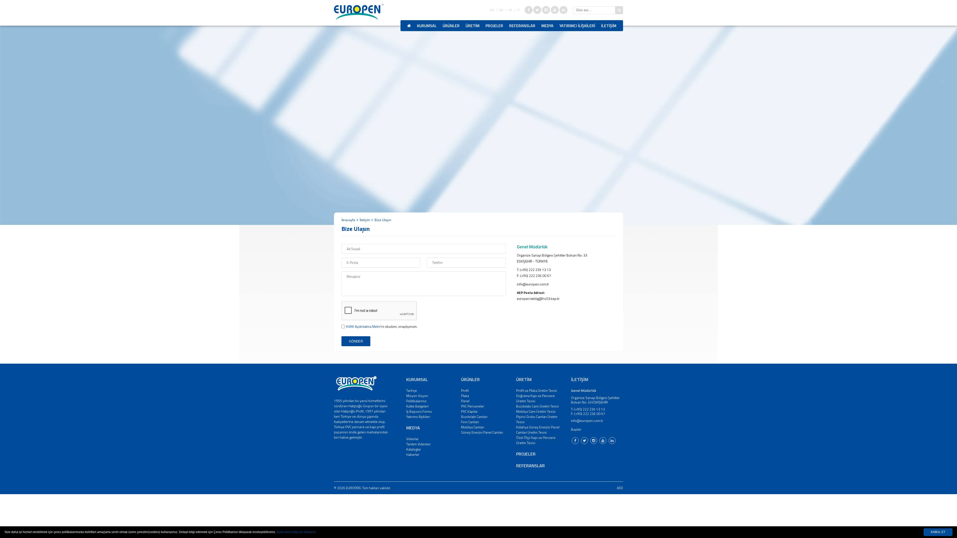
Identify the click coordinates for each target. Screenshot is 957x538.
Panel (465, 401)
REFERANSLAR (522, 26)
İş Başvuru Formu (419, 411)
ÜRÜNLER (451, 26)
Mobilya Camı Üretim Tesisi (536, 411)
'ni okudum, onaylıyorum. (381, 326)
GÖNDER (356, 341)
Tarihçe (411, 390)
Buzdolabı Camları (474, 416)
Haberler (412, 454)
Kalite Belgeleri (417, 406)
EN (492, 10)
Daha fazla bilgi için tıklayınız (296, 532)
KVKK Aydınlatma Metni (363, 326)
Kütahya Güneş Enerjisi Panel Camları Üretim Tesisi (537, 429)
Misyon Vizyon (417, 395)
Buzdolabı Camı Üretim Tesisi (537, 406)
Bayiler (576, 429)
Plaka (465, 395)
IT (518, 10)
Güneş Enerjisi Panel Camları (482, 432)
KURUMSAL (427, 26)
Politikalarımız (416, 401)
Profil (465, 390)
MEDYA (547, 26)
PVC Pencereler (472, 406)
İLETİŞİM (608, 26)
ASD (620, 487)
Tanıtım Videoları (418, 444)
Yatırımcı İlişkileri (418, 416)
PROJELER (494, 26)
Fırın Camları (470, 421)
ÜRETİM (472, 26)
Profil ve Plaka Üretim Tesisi (536, 390)
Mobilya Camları (472, 427)
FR (510, 10)
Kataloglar (413, 449)
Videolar (412, 438)
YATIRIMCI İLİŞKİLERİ (577, 26)
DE (501, 10)
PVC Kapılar (469, 411)
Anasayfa (348, 219)
